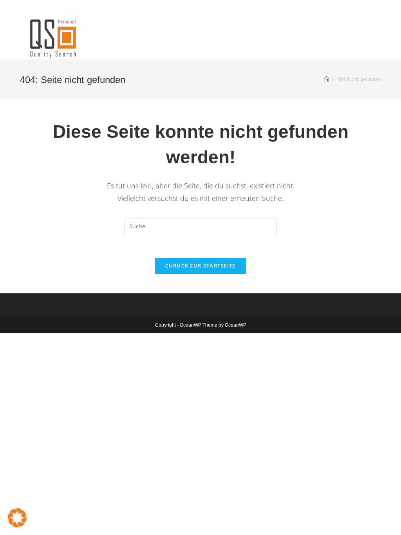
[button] (17, 518)
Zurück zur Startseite (200, 265)
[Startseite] (326, 79)
